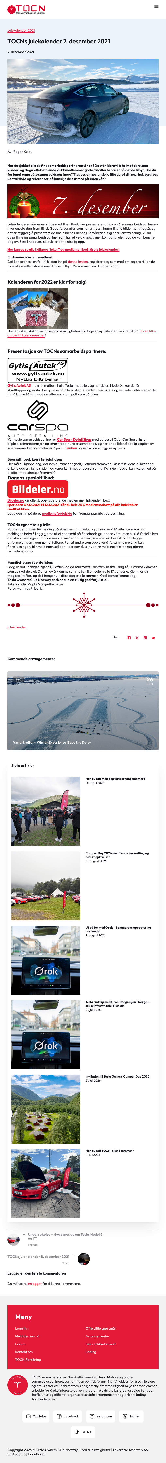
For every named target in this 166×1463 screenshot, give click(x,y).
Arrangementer (97, 1336)
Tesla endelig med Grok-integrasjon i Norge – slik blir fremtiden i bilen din (117, 1003)
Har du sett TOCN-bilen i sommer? (110, 1151)
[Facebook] (129, 638)
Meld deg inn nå (27, 1336)
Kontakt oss (24, 1352)
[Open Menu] (156, 6)
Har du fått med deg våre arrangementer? (115, 779)
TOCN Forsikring (28, 1359)
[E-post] (153, 638)
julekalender (16, 627)
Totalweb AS (138, 1450)
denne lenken (78, 261)
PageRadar (37, 1454)
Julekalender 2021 (21, 30)
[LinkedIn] (145, 638)
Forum (20, 1344)
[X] (137, 638)
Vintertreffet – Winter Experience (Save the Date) (52, 742)
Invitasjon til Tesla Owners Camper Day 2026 (117, 1076)
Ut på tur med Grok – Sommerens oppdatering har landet (118, 929)
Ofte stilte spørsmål (101, 1328)
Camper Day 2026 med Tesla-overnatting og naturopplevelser (117, 855)
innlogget (34, 1283)
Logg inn (21, 1328)
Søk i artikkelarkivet (101, 1344)
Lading (91, 1352)
